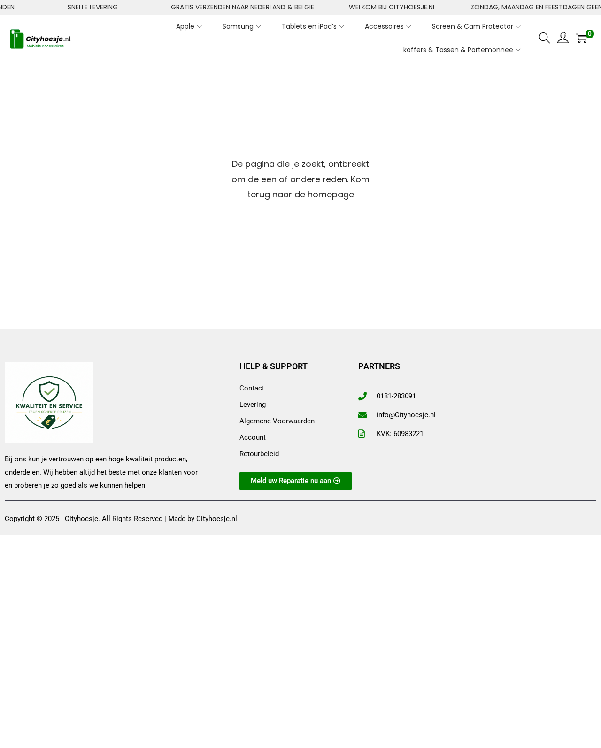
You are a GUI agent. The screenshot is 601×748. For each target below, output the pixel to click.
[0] (581, 38)
